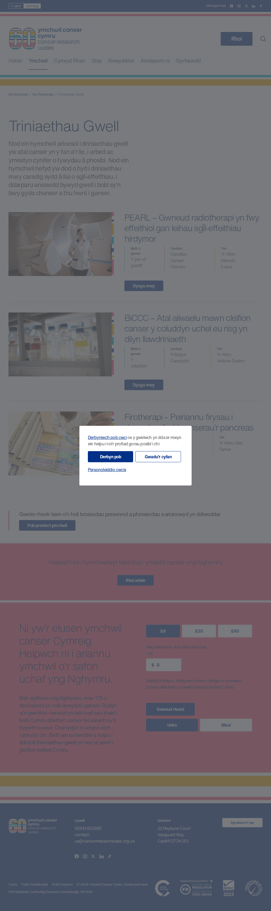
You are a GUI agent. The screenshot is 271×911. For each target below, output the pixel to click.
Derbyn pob (110, 457)
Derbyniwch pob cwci (107, 437)
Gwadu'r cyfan (158, 457)
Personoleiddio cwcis (107, 469)
